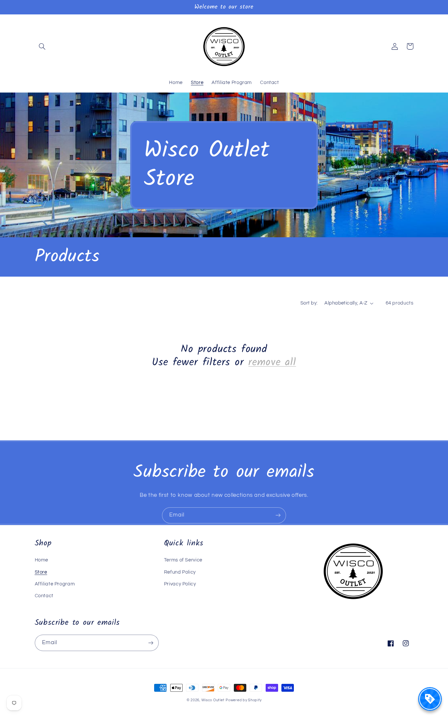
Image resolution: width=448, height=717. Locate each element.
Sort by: (308, 303)
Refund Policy (180, 572)
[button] (42, 46)
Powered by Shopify (243, 700)
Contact (44, 595)
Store (41, 572)
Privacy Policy (180, 583)
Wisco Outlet (213, 700)
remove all (272, 362)
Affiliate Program (55, 583)
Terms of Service (183, 560)
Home (42, 560)
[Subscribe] (278, 515)
